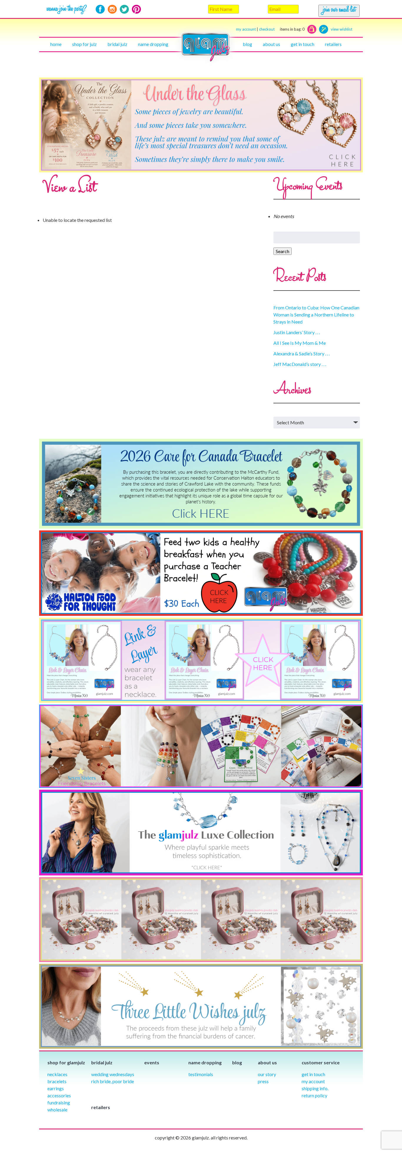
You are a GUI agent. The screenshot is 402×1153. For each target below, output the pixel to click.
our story (267, 1074)
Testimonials (200, 1074)
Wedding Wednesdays (112, 1074)
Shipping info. (315, 1088)
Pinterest (136, 9)
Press (263, 1081)
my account (246, 29)
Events (151, 1062)
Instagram (112, 9)
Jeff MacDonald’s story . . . (299, 364)
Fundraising (58, 1102)
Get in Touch (313, 1074)
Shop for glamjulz (66, 1062)
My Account (313, 1081)
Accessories (59, 1095)
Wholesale (57, 1109)
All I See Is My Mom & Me (299, 343)
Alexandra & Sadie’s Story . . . (301, 353)
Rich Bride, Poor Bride (112, 1081)
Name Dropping (153, 44)
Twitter (124, 9)
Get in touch (302, 44)
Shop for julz (84, 44)
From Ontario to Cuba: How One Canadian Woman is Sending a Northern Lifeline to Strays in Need (316, 314)
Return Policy (314, 1095)
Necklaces (57, 1074)
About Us (271, 44)
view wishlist (341, 29)
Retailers (333, 44)
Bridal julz (117, 44)
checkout (282, 29)
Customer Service (321, 1062)
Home (56, 44)
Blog (247, 44)
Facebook (100, 9)
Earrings (55, 1088)
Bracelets (57, 1081)
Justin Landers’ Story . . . (296, 332)
